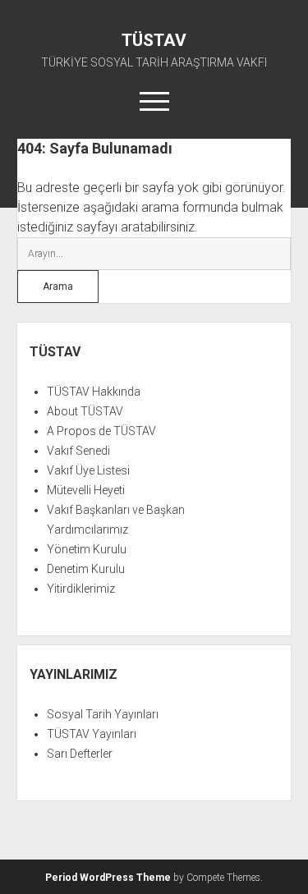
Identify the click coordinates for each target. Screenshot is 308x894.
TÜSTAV (154, 40)
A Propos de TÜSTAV (101, 431)
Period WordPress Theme (108, 877)
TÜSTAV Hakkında (93, 391)
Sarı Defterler (80, 753)
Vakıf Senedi (78, 450)
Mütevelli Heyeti (86, 490)
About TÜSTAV (85, 411)
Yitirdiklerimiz (81, 588)
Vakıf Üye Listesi (88, 470)
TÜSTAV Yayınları (91, 733)
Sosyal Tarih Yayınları (103, 714)
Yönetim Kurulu (86, 549)
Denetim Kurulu (86, 568)
